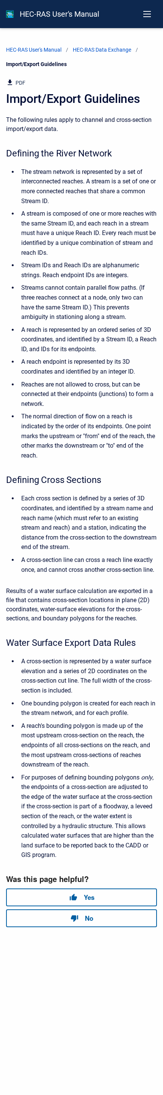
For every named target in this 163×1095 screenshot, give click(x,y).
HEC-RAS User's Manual (59, 14)
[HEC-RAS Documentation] (10, 14)
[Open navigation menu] (147, 14)
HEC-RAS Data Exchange (102, 50)
